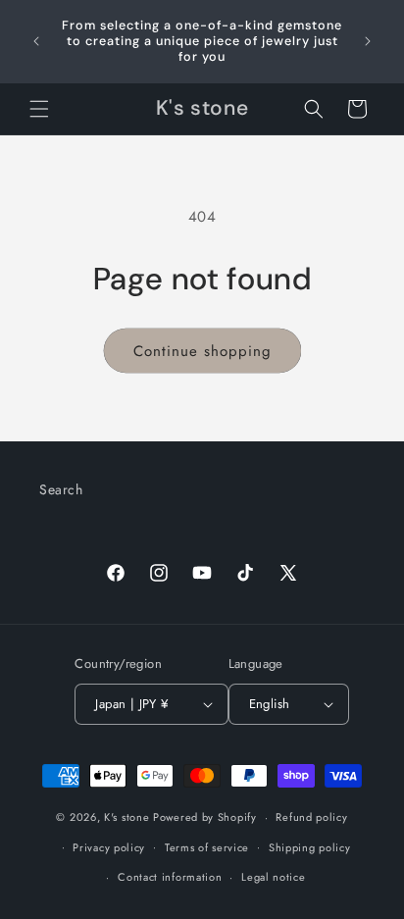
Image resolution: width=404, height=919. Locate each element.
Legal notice (273, 877)
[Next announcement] (367, 41)
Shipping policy (310, 847)
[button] (39, 108)
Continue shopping (202, 351)
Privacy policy (109, 847)
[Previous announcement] (36, 41)
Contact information (170, 877)
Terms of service (207, 847)
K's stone (126, 817)
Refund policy (311, 817)
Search (61, 489)
